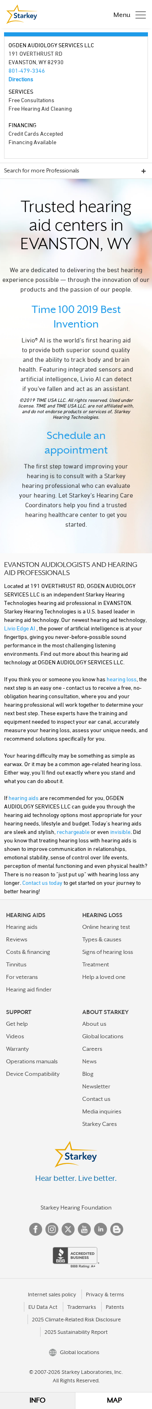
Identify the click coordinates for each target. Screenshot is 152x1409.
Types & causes (101, 939)
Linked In (100, 1229)
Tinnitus (16, 964)
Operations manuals (32, 1061)
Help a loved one (104, 977)
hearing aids (24, 797)
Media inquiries (101, 1111)
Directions (21, 79)
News (89, 1061)
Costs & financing (28, 952)
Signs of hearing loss (107, 952)
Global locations (102, 1036)
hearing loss (122, 679)
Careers (92, 1049)
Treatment (95, 964)
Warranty (17, 1049)
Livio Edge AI (20, 628)
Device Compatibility (33, 1074)
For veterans (22, 977)
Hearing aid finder (28, 989)
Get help (17, 1024)
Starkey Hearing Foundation (76, 1207)
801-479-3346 (27, 70)
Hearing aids (21, 927)
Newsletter (96, 1086)
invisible (120, 831)
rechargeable (73, 831)
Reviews (16, 939)
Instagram (51, 1229)
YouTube (84, 1229)
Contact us (96, 1099)
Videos (15, 1036)
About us (94, 1024)
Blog (88, 1074)
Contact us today (42, 882)
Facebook (35, 1229)
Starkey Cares (99, 1124)
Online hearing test (106, 927)
